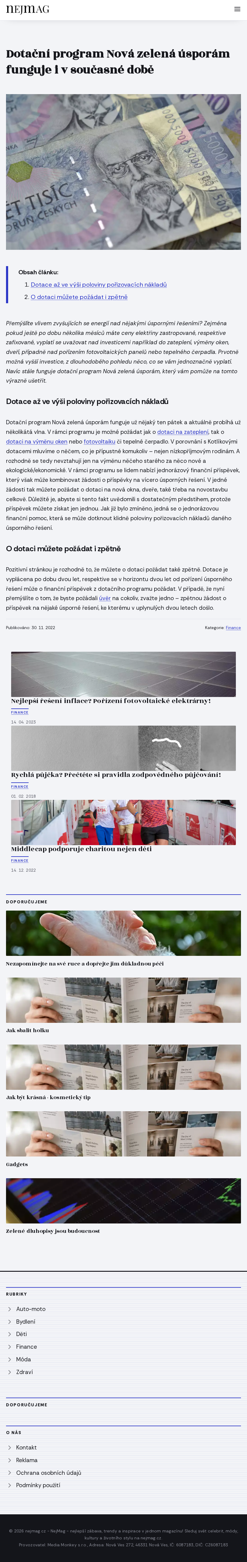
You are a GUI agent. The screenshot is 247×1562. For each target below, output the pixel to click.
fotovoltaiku (99, 441)
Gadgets (17, 1164)
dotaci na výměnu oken (36, 441)
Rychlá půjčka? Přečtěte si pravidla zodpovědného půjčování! (116, 775)
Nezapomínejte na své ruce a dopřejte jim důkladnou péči (85, 964)
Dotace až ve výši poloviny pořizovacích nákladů (99, 284)
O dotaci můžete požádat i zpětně (79, 297)
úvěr (105, 598)
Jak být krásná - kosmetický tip (48, 1097)
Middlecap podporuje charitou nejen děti (81, 849)
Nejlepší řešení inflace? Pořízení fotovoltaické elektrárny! (111, 701)
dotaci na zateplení (182, 432)
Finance (233, 627)
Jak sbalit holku (27, 1030)
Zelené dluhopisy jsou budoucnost (53, 1231)
